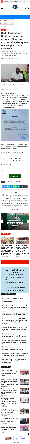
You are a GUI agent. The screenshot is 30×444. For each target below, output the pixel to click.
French (4, 20)
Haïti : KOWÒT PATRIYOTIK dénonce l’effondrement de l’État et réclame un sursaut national (9, 372)
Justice (11, 17)
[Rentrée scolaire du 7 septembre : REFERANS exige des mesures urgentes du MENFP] (24, 391)
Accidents (17, 216)
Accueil (4, 27)
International (19, 17)
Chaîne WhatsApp (15, 176)
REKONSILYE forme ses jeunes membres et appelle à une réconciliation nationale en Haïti (9, 428)
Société (8, 27)
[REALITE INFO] (15, 8)
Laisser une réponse (15, 262)
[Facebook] (15, 209)
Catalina (8, 181)
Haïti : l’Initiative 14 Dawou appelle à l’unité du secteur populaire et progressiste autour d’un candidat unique (9, 382)
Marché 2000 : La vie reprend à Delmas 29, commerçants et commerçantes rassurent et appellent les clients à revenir (22, 250)
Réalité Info (4, 58)
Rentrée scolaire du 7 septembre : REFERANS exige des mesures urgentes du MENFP (9, 391)
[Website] (13, 209)
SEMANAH (18, 181)
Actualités (4, 17)
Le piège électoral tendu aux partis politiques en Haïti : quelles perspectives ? (9, 420)
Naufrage (13, 181)
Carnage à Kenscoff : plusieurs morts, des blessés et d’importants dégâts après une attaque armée (9, 411)
